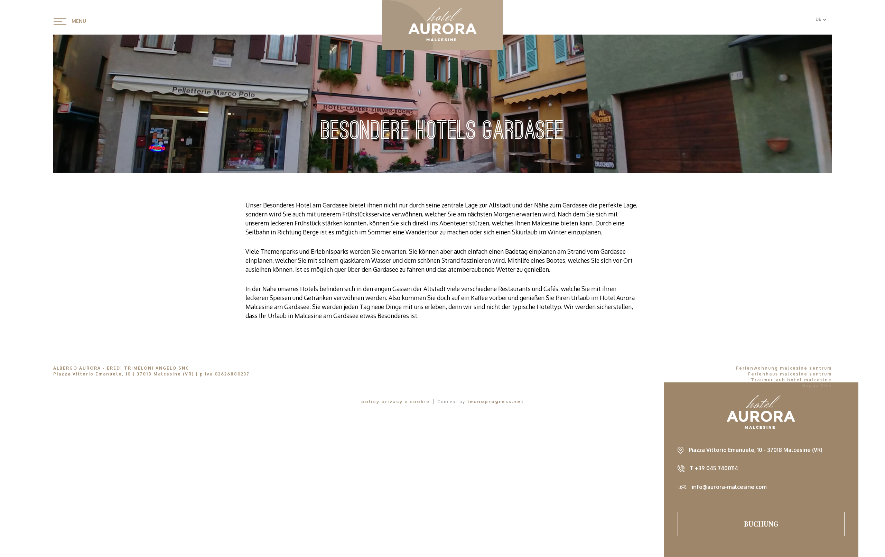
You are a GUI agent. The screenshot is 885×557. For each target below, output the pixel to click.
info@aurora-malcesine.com (729, 486)
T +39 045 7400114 (714, 468)
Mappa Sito (816, 385)
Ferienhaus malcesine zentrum (790, 374)
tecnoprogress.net (495, 401)
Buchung (761, 523)
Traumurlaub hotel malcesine (791, 379)
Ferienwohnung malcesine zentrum (784, 368)
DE (818, 19)
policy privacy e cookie (395, 401)
